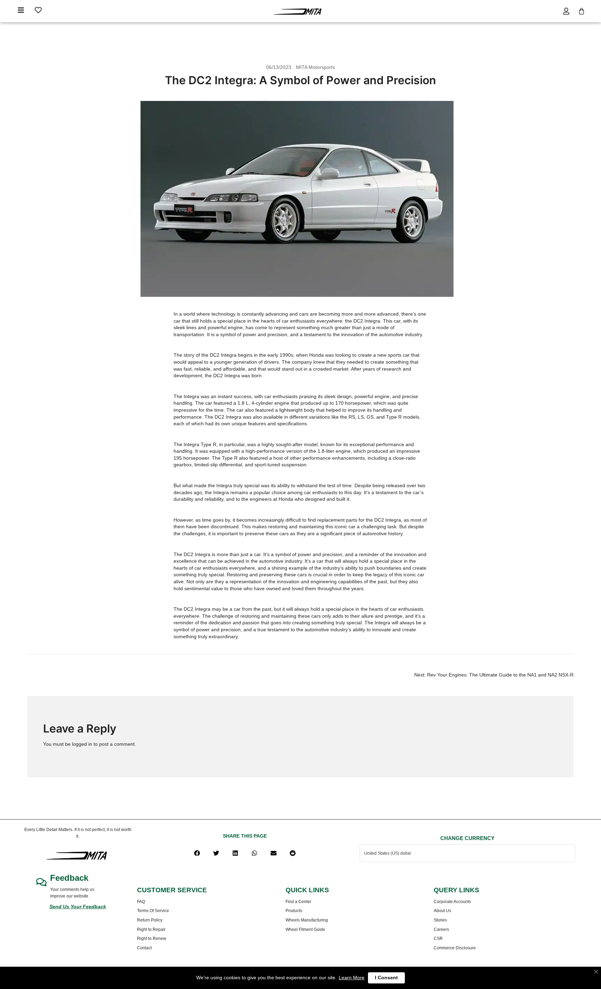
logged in (82, 744)
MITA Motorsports (315, 67)
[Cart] (581, 11)
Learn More (351, 977)
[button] (197, 853)
